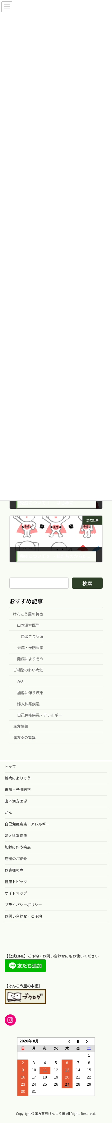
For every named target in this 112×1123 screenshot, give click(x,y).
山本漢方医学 (28, 625)
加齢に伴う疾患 (30, 692)
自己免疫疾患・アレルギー (39, 715)
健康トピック (16, 881)
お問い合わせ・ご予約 (23, 916)
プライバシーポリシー (23, 904)
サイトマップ (16, 893)
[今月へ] (78, 1041)
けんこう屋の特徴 (28, 614)
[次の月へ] (89, 1041)
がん (21, 681)
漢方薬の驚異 (24, 737)
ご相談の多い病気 (28, 670)
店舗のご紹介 (16, 858)
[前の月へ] (67, 1041)
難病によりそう (30, 659)
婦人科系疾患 (28, 704)
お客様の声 (14, 870)
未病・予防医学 (30, 647)
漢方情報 (20, 726)
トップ (10, 766)
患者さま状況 (32, 636)
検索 (87, 583)
